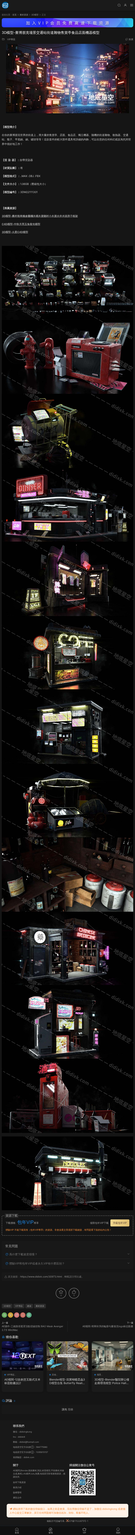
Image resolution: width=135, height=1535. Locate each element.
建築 (29, 1306)
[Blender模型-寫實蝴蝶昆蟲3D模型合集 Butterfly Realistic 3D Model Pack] (67, 1356)
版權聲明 (17, 1492)
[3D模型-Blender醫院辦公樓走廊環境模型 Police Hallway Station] (112, 1356)
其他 (54, 1374)
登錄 (70, 1409)
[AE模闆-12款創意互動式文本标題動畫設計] (22, 1356)
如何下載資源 (19, 1482)
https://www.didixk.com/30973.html (41, 1276)
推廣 (131, 39)
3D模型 (7, 1306)
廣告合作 (17, 1497)
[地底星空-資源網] (5, 5)
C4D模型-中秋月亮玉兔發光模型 (21, 224)
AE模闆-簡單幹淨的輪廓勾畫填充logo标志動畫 (107, 1326)
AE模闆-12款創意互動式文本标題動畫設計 (22, 1381)
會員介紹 (17, 1487)
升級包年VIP (120, 1222)
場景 (99, 1374)
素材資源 (40, 1306)
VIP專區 (11, 39)
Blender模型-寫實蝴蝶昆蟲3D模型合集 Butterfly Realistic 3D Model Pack (67, 1381)
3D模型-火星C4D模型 (15, 232)
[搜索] (119, 5)
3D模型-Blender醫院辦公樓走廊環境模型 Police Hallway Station (112, 1381)
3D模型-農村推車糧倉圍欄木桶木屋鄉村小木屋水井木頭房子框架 (40, 216)
